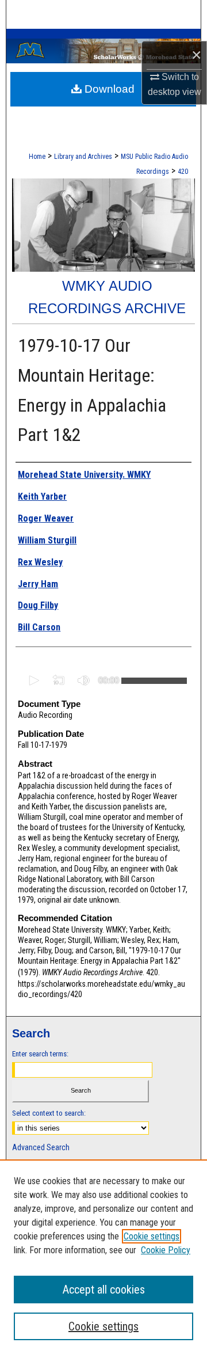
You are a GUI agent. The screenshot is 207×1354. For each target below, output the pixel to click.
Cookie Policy (165, 1250)
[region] (103, 1256)
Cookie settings (151, 1236)
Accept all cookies (104, 1289)
